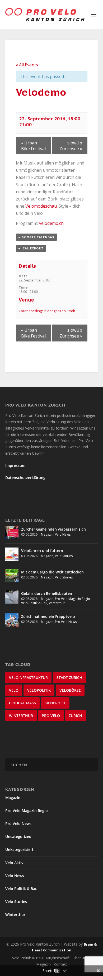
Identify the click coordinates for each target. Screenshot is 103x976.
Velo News (63, 534)
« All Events (27, 65)
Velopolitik (39, 690)
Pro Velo (51, 715)
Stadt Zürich (69, 677)
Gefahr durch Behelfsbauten (46, 593)
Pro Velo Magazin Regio (72, 598)
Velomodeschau (41, 206)
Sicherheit (55, 702)
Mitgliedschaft (58, 957)
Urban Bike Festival (33, 146)
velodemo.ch (51, 223)
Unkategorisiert (19, 849)
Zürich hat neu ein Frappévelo (48, 616)
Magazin (47, 534)
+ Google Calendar (36, 237)
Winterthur (57, 603)
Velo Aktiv (14, 862)
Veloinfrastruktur (28, 677)
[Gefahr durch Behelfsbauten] (11, 597)
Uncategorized (18, 836)
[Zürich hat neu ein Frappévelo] (11, 620)
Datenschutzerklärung (25, 477)
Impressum (15, 465)
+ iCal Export (31, 248)
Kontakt (60, 964)
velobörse (70, 690)
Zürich (75, 715)
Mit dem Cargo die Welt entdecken (52, 571)
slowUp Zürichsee (70, 146)
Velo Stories (64, 556)
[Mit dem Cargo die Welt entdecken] (11, 575)
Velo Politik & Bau (34, 603)
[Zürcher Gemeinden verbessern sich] (11, 532)
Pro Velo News (66, 621)
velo (13, 690)
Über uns (80, 957)
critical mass (22, 702)
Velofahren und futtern (42, 550)
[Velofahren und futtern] (11, 554)
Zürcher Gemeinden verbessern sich (53, 529)
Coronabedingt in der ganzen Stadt (47, 310)
